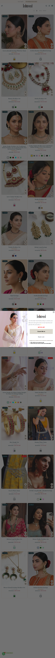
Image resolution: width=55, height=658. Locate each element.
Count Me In (41, 331)
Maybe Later (41, 337)
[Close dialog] (54, 312)
